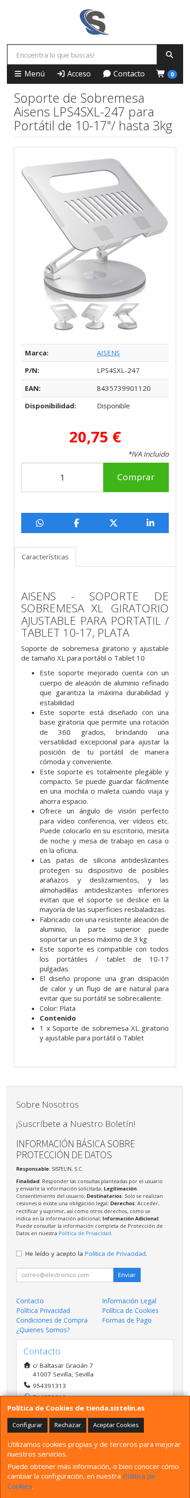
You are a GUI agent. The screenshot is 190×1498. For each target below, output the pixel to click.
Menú (34, 74)
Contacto (128, 74)
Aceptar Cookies (116, 1425)
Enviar (127, 1275)
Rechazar (67, 1425)
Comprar (135, 477)
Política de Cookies (130, 1310)
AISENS (108, 352)
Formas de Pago (127, 1320)
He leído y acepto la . (86, 1253)
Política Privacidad (43, 1310)
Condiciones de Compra (52, 1320)
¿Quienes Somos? (43, 1329)
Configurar (27, 1425)
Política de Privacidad (85, 1233)
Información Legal (129, 1300)
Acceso (78, 74)
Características (45, 556)
